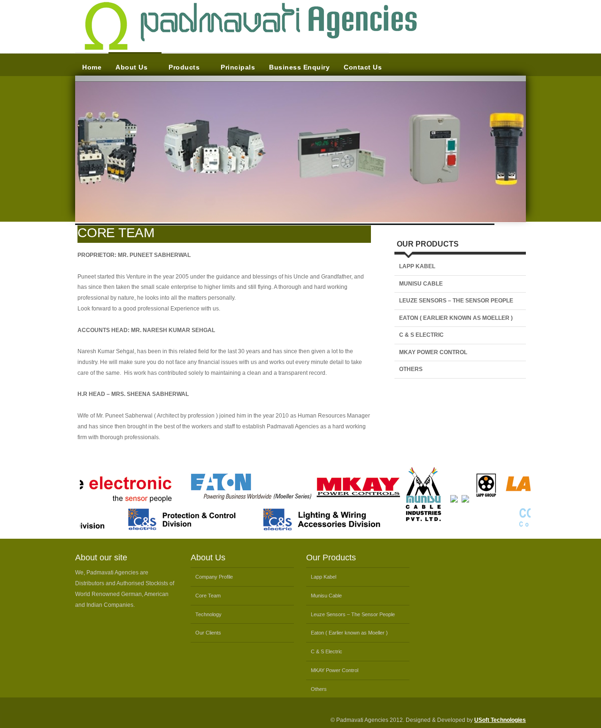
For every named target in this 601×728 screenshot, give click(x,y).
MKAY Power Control (433, 352)
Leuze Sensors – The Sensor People (456, 300)
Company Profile (214, 577)
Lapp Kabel (417, 266)
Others (411, 369)
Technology (208, 614)
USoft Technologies (500, 720)
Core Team (208, 595)
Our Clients (208, 632)
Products (184, 67)
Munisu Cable (421, 283)
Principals (238, 67)
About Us (131, 67)
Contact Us (363, 67)
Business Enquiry (299, 67)
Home (91, 67)
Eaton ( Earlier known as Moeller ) (456, 318)
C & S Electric (421, 335)
